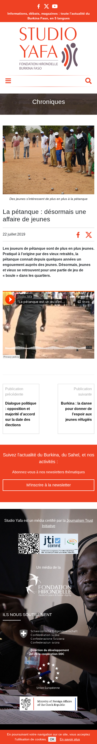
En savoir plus (70, 739)
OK (52, 739)
